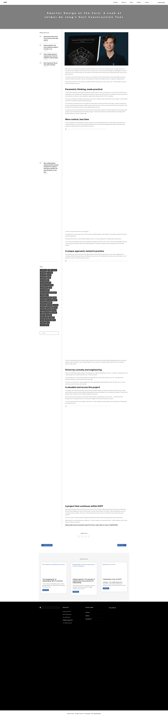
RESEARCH (43, 315)
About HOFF (43, 275)
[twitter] (82, 536)
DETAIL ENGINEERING (45, 290)
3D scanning (49, 272)
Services (115, 2)
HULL (47, 295)
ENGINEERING (53, 292)
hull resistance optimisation (46, 297)
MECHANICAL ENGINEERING (46, 302)
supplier (42, 320)
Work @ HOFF (88, 619)
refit (41, 312)
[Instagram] (113, 612)
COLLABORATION (44, 287)
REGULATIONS (53, 312)
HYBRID (54, 297)
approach (49, 275)
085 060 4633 (161, 2)
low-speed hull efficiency (52, 300)
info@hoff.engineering (68, 620)
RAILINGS (54, 310)
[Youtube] (116, 612)
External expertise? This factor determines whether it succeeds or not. (51, 47)
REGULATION (46, 312)
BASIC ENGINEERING (45, 280)
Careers (147, 2)
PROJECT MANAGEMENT (45, 310)
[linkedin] (85, 536)
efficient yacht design (45, 292)
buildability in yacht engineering (47, 285)
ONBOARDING (43, 305)
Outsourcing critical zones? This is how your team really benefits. (51, 38)
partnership (55, 305)
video (48, 322)
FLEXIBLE (42, 295)
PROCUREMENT (49, 307)
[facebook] (78, 536)
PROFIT (55, 307)
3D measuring (53, 270)
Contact (139, 2)
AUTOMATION (43, 277)
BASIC (49, 277)
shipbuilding (49, 315)
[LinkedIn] (110, 612)
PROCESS (42, 307)
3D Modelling (43, 272)
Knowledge (43, 300)
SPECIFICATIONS (44, 317)
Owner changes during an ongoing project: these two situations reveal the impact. (51, 56)
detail (50, 287)
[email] (88, 536)
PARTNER (49, 305)
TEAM (54, 320)
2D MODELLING (44, 270)
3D (48, 270)
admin (46, 41)
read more (45, 590)
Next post (121, 545)
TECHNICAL (43, 322)
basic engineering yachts (45, 282)
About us (124, 2)
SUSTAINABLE (48, 320)
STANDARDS (51, 317)
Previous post (48, 545)
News (131, 2)
